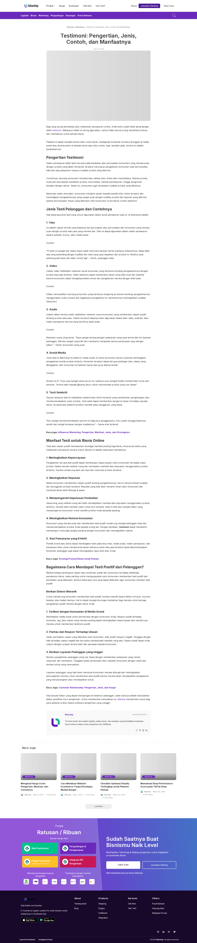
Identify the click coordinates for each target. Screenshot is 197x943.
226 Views (52, 795)
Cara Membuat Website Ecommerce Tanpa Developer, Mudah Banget (77, 786)
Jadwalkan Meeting (149, 6)
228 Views (109, 798)
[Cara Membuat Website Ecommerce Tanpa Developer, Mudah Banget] (79, 766)
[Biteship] (31, 6)
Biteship (122, 699)
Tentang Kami (80, 903)
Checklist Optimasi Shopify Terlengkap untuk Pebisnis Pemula (115, 786)
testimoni (57, 130)
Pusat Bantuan (158, 903)
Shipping (102, 903)
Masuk (134, 6)
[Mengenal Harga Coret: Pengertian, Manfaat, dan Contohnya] (39, 766)
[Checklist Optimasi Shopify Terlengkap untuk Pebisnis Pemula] (118, 766)
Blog (76, 908)
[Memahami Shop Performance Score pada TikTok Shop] (158, 766)
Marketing (29, 777)
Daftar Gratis (123, 865)
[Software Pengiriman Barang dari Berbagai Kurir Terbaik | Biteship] (30, 899)
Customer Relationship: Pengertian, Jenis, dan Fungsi (87, 687)
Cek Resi (132, 903)
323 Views (148, 794)
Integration (103, 918)
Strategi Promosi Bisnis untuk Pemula (79, 558)
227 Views (91, 795)
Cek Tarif (132, 908)
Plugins (101, 908)
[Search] (174, 15)
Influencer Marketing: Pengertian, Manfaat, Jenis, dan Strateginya (93, 432)
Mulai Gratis (169, 6)
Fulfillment (102, 913)
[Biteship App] (29, 920)
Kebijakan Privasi (159, 913)
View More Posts (139, 714)
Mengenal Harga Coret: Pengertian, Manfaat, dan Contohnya (34, 786)
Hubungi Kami (158, 908)
